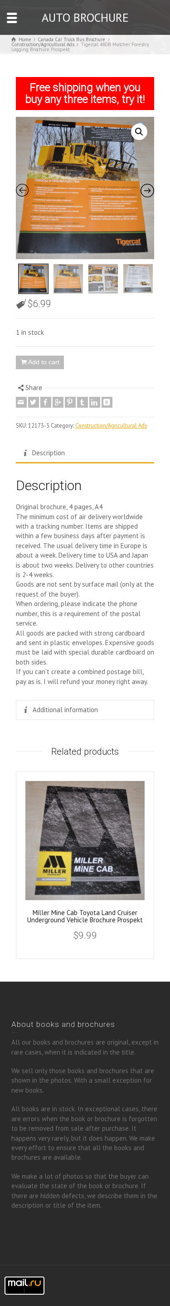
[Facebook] (45, 402)
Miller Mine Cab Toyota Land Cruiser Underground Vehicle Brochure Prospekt (85, 916)
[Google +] (58, 402)
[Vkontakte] (107, 402)
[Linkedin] (94, 402)
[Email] (21, 402)
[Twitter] (33, 402)
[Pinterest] (70, 402)
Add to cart (43, 362)
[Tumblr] (82, 402)
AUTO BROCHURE (85, 17)
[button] (139, 132)
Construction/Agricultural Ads (111, 425)
